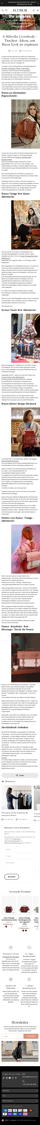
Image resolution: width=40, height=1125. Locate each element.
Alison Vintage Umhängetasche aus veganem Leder (24, 921)
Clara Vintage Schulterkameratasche (10, 919)
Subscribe (31, 1036)
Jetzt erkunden (20, 32)
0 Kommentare (26, 51)
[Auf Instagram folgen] (7, 1078)
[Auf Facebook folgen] (13, 1078)
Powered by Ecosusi (30, 1120)
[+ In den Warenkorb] (13, 912)
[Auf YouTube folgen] (10, 1078)
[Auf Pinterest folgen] (16, 1078)
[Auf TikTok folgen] (4, 1078)
